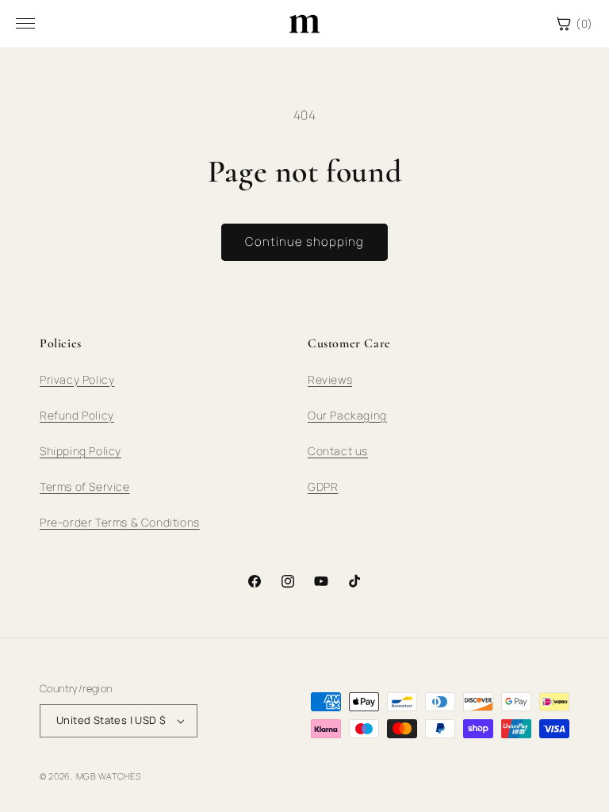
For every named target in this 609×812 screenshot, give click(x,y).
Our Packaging (347, 415)
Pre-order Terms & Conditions (120, 522)
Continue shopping (304, 241)
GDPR (323, 486)
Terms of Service (85, 486)
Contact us (338, 450)
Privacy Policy (77, 379)
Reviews (330, 379)
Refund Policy (77, 415)
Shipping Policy (80, 450)
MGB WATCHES (108, 776)
